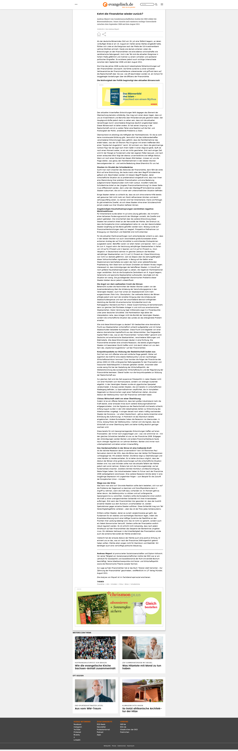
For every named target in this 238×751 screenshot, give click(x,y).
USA (107, 584)
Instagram (78, 727)
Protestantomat (103, 729)
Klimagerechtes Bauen (132, 705)
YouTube (77, 729)
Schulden (114, 584)
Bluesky (77, 735)
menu (76, 4)
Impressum (130, 746)
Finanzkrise (100, 584)
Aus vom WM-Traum (88, 708)
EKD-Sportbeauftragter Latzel (89, 705)
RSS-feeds (101, 724)
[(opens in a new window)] (130, 96)
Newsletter (101, 727)
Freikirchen (124, 732)
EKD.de (123, 727)
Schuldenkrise (135, 584)
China (121, 584)
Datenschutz (122, 746)
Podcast (100, 732)
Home (99, 34)
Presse (114, 746)
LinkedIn (77, 740)
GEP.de (123, 724)
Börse (127, 584)
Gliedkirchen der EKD (129, 729)
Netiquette (107, 746)
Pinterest (77, 732)
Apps (99, 735)
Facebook (77, 724)
